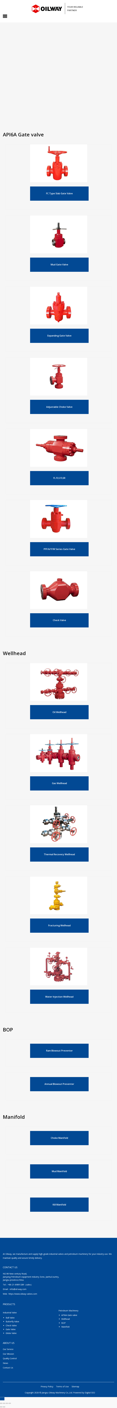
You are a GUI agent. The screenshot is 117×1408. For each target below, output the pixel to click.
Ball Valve (10, 1317)
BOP (63, 1323)
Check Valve (11, 1325)
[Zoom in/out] (1, 1403)
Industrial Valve (10, 1312)
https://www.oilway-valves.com (23, 1293)
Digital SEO (90, 1392)
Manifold (65, 1326)
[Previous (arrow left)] (1, 1406)
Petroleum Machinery (68, 1310)
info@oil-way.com (18, 1289)
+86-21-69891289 (16, 1284)
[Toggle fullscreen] (4, 1403)
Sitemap (75, 1386)
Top (2, 1398)
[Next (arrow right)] (4, 1406)
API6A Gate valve (69, 1315)
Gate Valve (11, 1329)
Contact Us (8, 1367)
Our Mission (8, 1354)
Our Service (8, 1349)
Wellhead (65, 1319)
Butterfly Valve (12, 1321)
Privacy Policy (47, 1386)
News (5, 1363)
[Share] (7, 1403)
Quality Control (10, 1358)
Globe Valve (11, 1333)
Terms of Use (62, 1386)
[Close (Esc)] (10, 1403)
